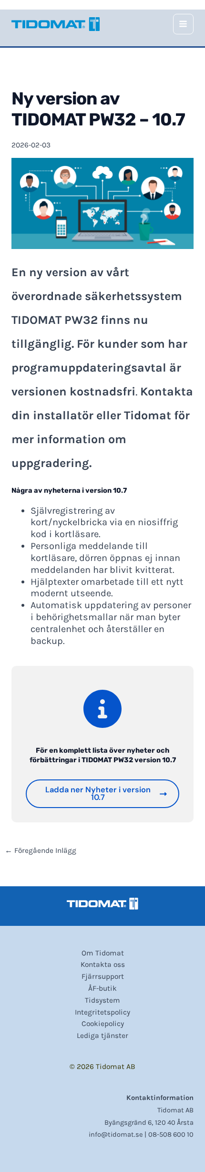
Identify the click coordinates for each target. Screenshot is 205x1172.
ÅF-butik (102, 988)
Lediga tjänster (102, 1035)
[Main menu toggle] (183, 24)
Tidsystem (102, 1000)
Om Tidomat (103, 953)
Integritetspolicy (102, 1012)
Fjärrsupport (103, 976)
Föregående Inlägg (40, 851)
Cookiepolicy (103, 1023)
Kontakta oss (103, 964)
